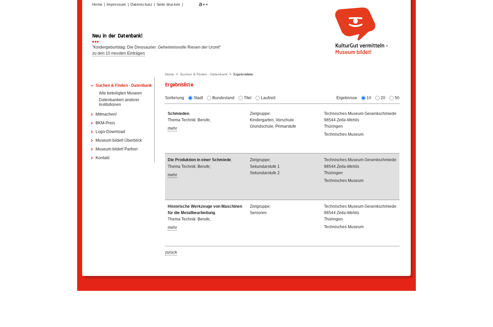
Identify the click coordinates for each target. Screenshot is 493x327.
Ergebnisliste (243, 74)
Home (169, 74)
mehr (172, 128)
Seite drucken (168, 4)
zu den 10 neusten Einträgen (118, 53)
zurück (171, 252)
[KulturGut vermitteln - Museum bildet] (360, 54)
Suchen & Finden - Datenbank (203, 74)
